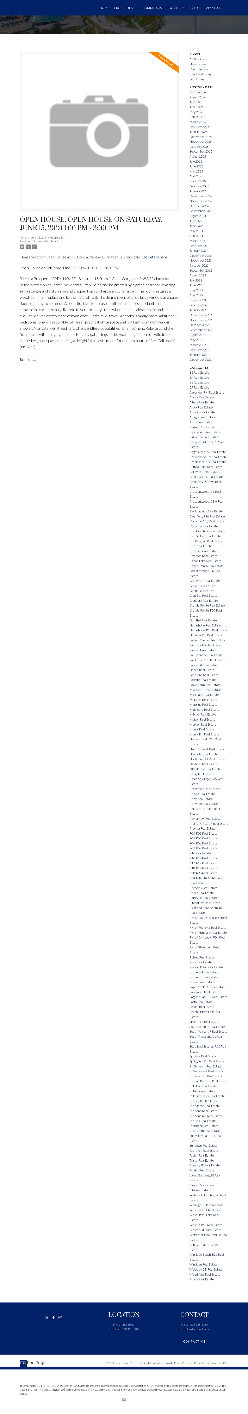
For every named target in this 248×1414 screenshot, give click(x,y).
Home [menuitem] (104, 7)
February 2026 (199, 126)
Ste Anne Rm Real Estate (205, 1116)
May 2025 (196, 171)
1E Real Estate (199, 372)
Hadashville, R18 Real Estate (208, 630)
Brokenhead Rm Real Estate (208, 457)
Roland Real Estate (201, 957)
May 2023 (196, 290)
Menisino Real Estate (203, 704)
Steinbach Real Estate (204, 1125)
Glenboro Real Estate (203, 600)
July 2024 (195, 221)
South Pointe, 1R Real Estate (208, 1031)
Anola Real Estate (201, 407)
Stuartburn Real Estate (204, 1130)
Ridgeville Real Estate (203, 897)
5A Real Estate (199, 377)
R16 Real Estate (200, 853)
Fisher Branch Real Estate (206, 566)
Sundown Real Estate (203, 1145)
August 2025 (197, 156)
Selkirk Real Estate (201, 1006)
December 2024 (200, 196)
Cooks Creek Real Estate (206, 476)
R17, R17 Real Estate (203, 863)
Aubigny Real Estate (202, 417)
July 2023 (195, 280)
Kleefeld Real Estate (203, 650)
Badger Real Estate (202, 427)
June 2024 (196, 225)
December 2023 (200, 255)
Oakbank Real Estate (203, 764)
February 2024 (199, 245)
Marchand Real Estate (204, 694)
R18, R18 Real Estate (203, 868)
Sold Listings (197, 79)
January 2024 (198, 250)
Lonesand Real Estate (203, 675)
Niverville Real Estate (203, 754)
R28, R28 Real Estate (203, 873)
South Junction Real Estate (207, 1026)
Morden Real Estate (202, 724)
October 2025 (199, 146)
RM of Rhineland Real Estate (208, 932)
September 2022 (200, 330)
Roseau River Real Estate (206, 967)
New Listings (197, 64)
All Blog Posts (198, 59)
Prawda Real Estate (202, 828)
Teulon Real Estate (201, 1155)
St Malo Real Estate (202, 1091)
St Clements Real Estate (205, 1066)
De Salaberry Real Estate (206, 511)
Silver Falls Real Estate (204, 1021)
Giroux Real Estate (201, 590)
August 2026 (197, 97)
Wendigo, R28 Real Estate (206, 1205)
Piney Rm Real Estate (203, 803)
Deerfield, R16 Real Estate (207, 516)
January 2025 (198, 191)
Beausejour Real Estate (204, 432)
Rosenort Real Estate (203, 977)
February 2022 (199, 349)
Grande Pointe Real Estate (207, 605)
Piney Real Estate (201, 799)
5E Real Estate (199, 382)
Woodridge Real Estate (204, 1274)
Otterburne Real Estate (205, 769)
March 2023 (197, 300)
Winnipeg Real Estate (203, 1264)
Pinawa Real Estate (202, 793)
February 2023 (199, 305)
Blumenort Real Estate (204, 437)
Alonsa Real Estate (201, 397)
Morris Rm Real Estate (204, 734)
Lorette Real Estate (202, 679)
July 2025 (195, 161)
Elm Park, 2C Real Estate (205, 541)
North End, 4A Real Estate (206, 759)
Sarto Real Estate (201, 1002)
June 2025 (196, 166)
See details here (154, 257)
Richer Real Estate (201, 893)
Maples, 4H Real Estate (205, 689)
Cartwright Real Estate (204, 471)
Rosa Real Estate (200, 962)
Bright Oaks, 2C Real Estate (207, 452)
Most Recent (198, 92)
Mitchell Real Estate (202, 714)
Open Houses (198, 69)
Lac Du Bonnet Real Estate (207, 660)
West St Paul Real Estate (205, 1225)
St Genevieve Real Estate (206, 1071)
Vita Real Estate (200, 1190)
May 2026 (196, 112)
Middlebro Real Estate (204, 709)
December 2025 (200, 136)
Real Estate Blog (200, 74)
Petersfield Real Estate (204, 788)
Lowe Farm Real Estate (205, 684)
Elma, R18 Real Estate (204, 551)
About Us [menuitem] (213, 7)
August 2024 (197, 216)
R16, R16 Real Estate (203, 858)
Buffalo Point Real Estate (205, 466)
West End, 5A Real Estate (206, 1210)
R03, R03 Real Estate (203, 833)
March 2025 (197, 181)
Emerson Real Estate (203, 556)
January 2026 (198, 131)
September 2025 (200, 151)
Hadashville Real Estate (205, 625)
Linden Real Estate (201, 670)
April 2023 (196, 295)
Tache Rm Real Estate (203, 1150)
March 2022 (197, 345)
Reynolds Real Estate (203, 888)
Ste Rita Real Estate (202, 1120)
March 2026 (197, 122)
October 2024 (199, 206)
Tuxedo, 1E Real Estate (204, 1165)
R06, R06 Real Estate (203, 843)
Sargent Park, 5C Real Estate (208, 997)
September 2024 (200, 211)
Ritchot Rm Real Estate (204, 902)
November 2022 (200, 320)
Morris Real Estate (201, 729)
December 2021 (200, 359)
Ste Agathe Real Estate (204, 1106)
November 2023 (200, 260)
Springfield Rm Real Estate (206, 1061)
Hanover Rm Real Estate (205, 635)
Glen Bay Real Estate (203, 595)
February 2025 (199, 186)
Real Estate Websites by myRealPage (209, 1363)
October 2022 (199, 325)
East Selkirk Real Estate (205, 536)
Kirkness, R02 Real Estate (206, 645)
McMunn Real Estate (203, 699)
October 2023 (199, 265)
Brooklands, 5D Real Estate (207, 461)
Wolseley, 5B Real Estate (206, 1269)
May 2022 (196, 339)
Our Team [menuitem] (176, 7)
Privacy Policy (181, 1363)
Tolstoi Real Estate (201, 1160)
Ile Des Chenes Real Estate (207, 640)
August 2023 (197, 275)
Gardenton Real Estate (204, 580)
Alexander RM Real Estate (206, 392)
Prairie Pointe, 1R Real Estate (208, 823)
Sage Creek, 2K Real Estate (207, 987)
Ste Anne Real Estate (203, 1111)
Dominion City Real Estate (206, 521)
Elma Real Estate (200, 546)
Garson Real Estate (202, 585)
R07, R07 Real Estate (203, 848)
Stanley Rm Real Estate (204, 1101)
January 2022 (198, 354)
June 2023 (196, 285)
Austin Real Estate (201, 422)
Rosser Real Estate (202, 982)
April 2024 (196, 235)
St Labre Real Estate (203, 1086)
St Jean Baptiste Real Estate (208, 1081)
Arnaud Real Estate (202, 412)
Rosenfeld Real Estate (204, 972)
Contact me (194, 1341)
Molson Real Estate (202, 719)
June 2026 (196, 107)
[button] (47, 1317)
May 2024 (196, 231)
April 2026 (196, 116)
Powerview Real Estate (204, 818)
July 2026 (195, 102)
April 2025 (196, 176)
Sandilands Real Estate (204, 992)
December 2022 (200, 315)
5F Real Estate (199, 387)
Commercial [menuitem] (153, 7)
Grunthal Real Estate (203, 620)
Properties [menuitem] (123, 7)
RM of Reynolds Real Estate (207, 927)
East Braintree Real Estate (207, 531)
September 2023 (200, 270)
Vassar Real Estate (201, 1185)
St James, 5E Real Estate (205, 1076)
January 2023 (198, 310)
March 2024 (197, 240)
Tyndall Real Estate (201, 1170)
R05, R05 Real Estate (203, 838)
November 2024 (200, 201)
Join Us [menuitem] (195, 7)
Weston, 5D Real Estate (205, 1229)
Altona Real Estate (201, 402)
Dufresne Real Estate (203, 526)
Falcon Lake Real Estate (205, 561)
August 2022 (197, 334)
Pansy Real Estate (201, 774)
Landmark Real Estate (204, 665)
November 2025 (200, 141)
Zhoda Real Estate (201, 1279)
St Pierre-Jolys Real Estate (207, 1096)
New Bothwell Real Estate (206, 749)
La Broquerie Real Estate (44, 241)
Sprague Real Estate (202, 1056)
